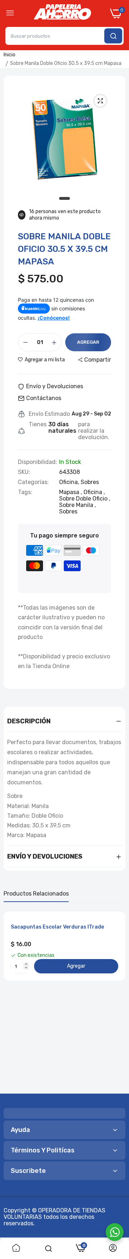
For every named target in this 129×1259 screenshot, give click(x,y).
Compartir (97, 359)
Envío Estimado (49, 414)
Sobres (90, 482)
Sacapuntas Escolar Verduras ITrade (57, 927)
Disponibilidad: (37, 462)
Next (116, 1000)
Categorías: (33, 482)
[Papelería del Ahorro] (62, 13)
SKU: (24, 472)
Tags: (25, 492)
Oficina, (70, 482)
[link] (16, 1249)
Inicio (9, 55)
